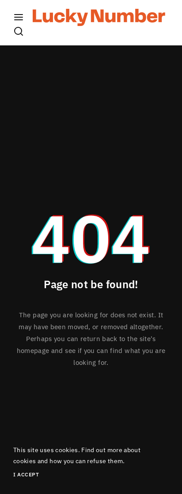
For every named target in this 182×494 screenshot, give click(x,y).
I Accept (26, 474)
